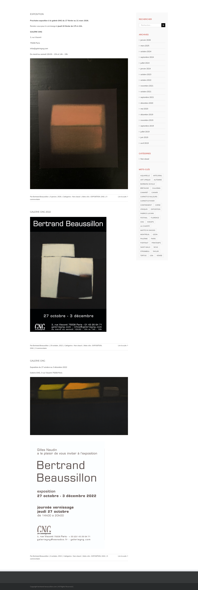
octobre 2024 (145, 51)
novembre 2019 (146, 120)
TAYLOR (156, 251)
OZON (155, 234)
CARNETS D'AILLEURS (148, 197)
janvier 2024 (145, 68)
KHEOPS (150, 222)
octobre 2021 (145, 91)
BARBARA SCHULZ (147, 184)
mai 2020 (144, 109)
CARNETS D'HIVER (147, 201)
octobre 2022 (145, 80)
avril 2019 (144, 143)
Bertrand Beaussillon (40, 197)
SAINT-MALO (145, 247)
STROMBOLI (144, 251)
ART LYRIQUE (145, 180)
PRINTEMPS (156, 243)
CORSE (157, 205)
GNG (103, 197)
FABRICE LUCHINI (147, 213)
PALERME (144, 239)
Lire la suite (122, 197)
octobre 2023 (145, 74)
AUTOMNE (158, 180)
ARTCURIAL (157, 176)
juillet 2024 (145, 63)
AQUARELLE (145, 176)
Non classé (76, 197)
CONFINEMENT (146, 205)
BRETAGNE (144, 188)
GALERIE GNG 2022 (40, 212)
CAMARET (144, 192)
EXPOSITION (37, 14)
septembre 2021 (147, 97)
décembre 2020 (146, 103)
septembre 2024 (147, 57)
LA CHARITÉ (145, 226)
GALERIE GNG (37, 360)
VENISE (159, 255)
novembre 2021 (146, 86)
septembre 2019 (147, 126)
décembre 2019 (146, 114)
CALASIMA (156, 188)
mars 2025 (144, 46)
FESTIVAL (143, 218)
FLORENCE (155, 218)
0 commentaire (41, 348)
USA (151, 255)
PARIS (153, 239)
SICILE (156, 247)
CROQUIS (143, 209)
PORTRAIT (144, 243)
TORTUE (143, 255)
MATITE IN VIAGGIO (147, 230)
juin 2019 (144, 137)
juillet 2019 (145, 132)
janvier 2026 (145, 40)
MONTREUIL (145, 234)
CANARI (155, 192)
